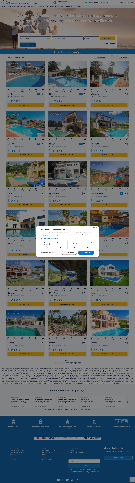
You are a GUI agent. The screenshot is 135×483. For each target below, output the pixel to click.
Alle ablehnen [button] (69, 252)
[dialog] (67, 241)
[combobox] (94, 228)
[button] (67, 238)
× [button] (96, 227)
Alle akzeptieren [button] (86, 252)
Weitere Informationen (58, 236)
